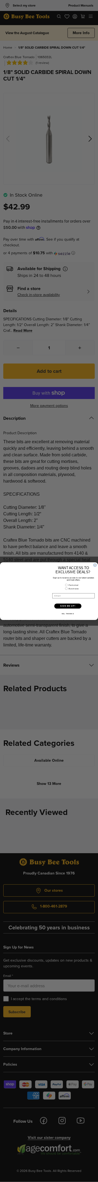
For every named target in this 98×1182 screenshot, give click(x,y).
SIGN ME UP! (67, 606)
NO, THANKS (68, 613)
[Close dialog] (94, 564)
